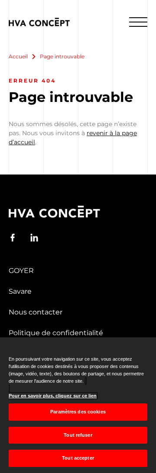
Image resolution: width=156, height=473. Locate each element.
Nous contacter (35, 312)
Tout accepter (78, 457)
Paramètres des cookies (78, 411)
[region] (78, 405)
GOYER (21, 271)
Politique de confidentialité (56, 333)
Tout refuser (78, 435)
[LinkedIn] (34, 237)
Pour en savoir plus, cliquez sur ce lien (53, 395)
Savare (20, 291)
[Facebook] (12, 237)
